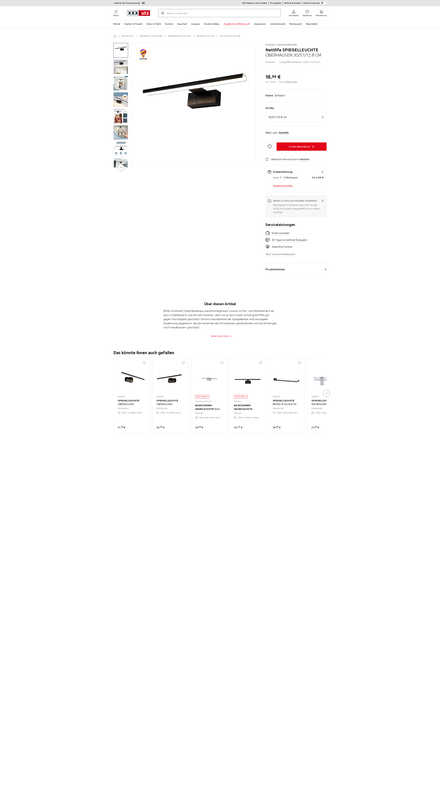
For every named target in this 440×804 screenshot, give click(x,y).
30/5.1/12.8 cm (277, 117)
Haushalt (182, 23)
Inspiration (260, 23)
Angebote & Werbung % (237, 23)
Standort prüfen (283, 185)
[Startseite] (114, 36)
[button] (120, 50)
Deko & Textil (154, 23)
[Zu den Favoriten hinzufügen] (270, 146)
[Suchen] (162, 13)
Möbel (116, 23)
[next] (121, 167)
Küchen (169, 23)
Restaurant (296, 23)
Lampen (195, 23)
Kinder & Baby (211, 23)
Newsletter (312, 23)
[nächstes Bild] (326, 393)
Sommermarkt (277, 23)
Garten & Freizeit (133, 23)
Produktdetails (275, 269)
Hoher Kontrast (312, 3)
